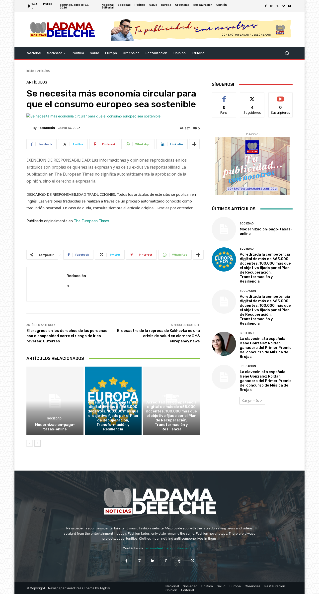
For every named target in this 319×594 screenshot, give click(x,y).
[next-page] (37, 443)
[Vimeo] (284, 6)
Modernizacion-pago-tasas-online (55, 426)
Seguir (252, 96)
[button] (287, 53)
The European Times (91, 221)
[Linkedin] (153, 561)
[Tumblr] (179, 561)
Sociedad (54, 418)
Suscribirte (280, 96)
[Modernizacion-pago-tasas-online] (54, 401)
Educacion (170, 396)
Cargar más (250, 400)
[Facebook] (266, 6)
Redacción (46, 127)
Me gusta (224, 96)
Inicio (30, 71)
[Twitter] (278, 6)
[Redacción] (29, 127)
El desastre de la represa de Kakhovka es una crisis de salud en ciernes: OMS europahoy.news (158, 335)
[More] (194, 144)
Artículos (43, 71)
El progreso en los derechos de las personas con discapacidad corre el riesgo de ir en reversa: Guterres (66, 335)
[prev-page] (29, 443)
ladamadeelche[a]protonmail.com (170, 548)
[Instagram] (272, 6)
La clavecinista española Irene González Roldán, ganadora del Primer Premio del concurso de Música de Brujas (266, 347)
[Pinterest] (166, 561)
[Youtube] (290, 6)
